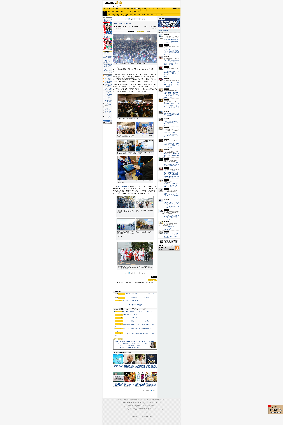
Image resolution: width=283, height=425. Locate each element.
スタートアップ (153, 8)
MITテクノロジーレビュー (152, 408)
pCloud (130, 15)
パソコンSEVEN (126, 11)
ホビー (135, 8)
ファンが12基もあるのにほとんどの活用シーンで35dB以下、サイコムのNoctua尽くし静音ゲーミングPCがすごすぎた (171, 145)
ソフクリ (160, 14)
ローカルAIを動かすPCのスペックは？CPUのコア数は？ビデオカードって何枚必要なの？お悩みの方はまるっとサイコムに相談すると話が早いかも (171, 51)
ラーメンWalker (117, 409)
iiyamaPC (117, 11)
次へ (143, 19)
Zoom (152, 14)
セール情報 (163, 8)
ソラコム (126, 14)
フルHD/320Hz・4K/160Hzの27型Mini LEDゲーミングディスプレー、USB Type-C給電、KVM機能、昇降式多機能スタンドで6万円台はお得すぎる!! (171, 95)
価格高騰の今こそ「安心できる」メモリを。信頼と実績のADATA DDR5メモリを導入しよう (171, 185)
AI (107, 8)
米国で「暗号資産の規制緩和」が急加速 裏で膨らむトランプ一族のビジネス (134, 341)
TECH (117, 8)
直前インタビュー (122, 186)
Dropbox (130, 14)
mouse (113, 11)
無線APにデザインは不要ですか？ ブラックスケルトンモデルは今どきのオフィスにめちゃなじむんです (172, 134)
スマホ (148, 8)
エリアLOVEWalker (124, 409)
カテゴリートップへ (152, 280)
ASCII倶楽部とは (109, 72)
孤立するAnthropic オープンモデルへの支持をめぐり (128, 347)
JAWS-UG (127, 402)
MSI (130, 11)
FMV (109, 11)
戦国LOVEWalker (165, 409)
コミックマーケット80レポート (131, 317)
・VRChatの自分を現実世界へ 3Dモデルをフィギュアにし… (107, 57)
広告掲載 (155, 413)
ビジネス (113, 8)
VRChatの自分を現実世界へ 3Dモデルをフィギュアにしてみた (131, 343)
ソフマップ (122, 15)
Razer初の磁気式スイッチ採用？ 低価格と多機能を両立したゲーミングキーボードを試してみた (172, 164)
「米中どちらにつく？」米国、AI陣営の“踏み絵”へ (127, 345)
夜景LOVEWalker (145, 409)
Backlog (139, 14)
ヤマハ (147, 14)
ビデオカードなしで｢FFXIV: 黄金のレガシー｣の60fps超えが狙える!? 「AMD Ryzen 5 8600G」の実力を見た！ (171, 235)
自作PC (139, 8)
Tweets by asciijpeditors (163, 30)
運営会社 (144, 413)
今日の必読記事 (128, 408)
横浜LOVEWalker (131, 409)
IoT (109, 8)
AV (142, 8)
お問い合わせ (149, 413)
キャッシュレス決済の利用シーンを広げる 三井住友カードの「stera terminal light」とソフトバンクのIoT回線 (171, 217)
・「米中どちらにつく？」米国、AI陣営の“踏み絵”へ (107, 61)
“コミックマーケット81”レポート (131, 314)
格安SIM (124, 406)
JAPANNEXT (117, 15)
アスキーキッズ (120, 406)
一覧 (135, 31)
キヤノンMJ (113, 15)
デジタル (121, 8)
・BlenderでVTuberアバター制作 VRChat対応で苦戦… (107, 69)
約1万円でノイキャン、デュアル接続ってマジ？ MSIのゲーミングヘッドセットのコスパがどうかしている (171, 195)
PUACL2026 (157, 406)
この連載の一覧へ (135, 305)
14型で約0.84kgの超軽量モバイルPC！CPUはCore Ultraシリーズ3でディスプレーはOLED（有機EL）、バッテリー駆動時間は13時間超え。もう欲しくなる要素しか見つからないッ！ (171, 174)
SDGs (154, 406)
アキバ (145, 8)
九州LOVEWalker (151, 409)
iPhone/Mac (126, 8)
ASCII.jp (109, 3)
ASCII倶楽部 (176, 8)
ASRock (129, 405)
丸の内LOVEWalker (158, 409)
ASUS (135, 11)
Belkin (144, 402)
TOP (119, 399)
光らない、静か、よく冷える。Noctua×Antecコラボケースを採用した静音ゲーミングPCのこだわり (171, 123)
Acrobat (113, 14)
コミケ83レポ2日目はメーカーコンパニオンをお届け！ (138, 297)
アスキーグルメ (133, 406)
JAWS (109, 14)
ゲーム (158, 8)
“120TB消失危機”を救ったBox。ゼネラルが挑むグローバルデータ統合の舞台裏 (171, 228)
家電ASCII (128, 406)
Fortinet (143, 14)
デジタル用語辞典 (140, 408)
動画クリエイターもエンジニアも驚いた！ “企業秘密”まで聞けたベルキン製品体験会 (171, 114)
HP (139, 11)
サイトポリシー (128, 413)
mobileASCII (145, 408)
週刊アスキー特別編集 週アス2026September (108, 20)
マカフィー (109, 15)
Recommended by (147, 390)
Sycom (122, 11)
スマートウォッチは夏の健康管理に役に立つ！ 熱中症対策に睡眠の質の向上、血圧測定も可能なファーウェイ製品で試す (171, 62)
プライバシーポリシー (137, 413)
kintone (117, 14)
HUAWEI (123, 402)
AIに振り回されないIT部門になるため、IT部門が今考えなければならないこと (171, 155)
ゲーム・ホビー (119, 2)
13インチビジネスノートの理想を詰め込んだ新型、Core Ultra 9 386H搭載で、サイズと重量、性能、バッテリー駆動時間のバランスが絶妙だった (171, 205)
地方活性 (150, 406)
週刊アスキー (134, 408)
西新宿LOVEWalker (138, 409)
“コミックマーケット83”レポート (122, 23)
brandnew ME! (126, 15)
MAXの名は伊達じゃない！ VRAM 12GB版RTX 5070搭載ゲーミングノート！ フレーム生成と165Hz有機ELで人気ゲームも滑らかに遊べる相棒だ (171, 74)
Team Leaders (139, 406)
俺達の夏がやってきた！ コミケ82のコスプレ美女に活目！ (138, 311)
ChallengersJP (162, 406)
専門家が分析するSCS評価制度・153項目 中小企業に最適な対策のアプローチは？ (171, 41)
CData (135, 14)
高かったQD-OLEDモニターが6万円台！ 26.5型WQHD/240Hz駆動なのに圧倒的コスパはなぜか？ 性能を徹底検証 (171, 84)
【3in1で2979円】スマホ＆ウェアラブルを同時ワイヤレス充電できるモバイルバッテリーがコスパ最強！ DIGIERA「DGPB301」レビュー (171, 106)
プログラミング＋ (145, 406)
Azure (122, 14)
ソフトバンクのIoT (156, 14)
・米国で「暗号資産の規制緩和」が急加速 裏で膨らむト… (107, 54)
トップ (104, 8)
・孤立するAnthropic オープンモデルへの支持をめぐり (107, 65)
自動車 (132, 8)
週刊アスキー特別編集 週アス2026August (108, 36)
